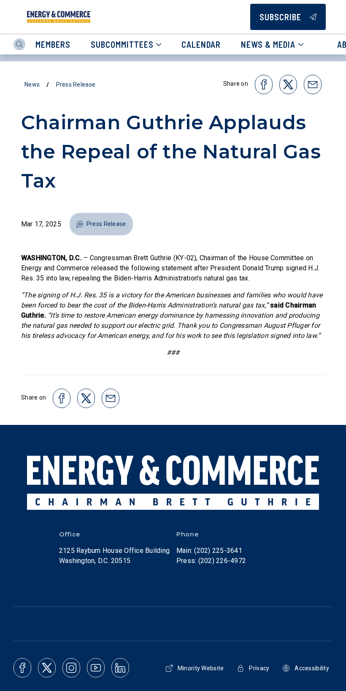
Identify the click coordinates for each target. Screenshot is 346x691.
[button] (101, 224)
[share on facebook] (264, 84)
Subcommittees (122, 44)
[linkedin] (120, 667)
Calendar (201, 44)
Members (52, 44)
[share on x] (288, 84)
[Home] (58, 17)
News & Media (268, 44)
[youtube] (96, 667)
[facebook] (22, 667)
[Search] (19, 44)
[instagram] (71, 667)
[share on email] (313, 84)
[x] (47, 667)
